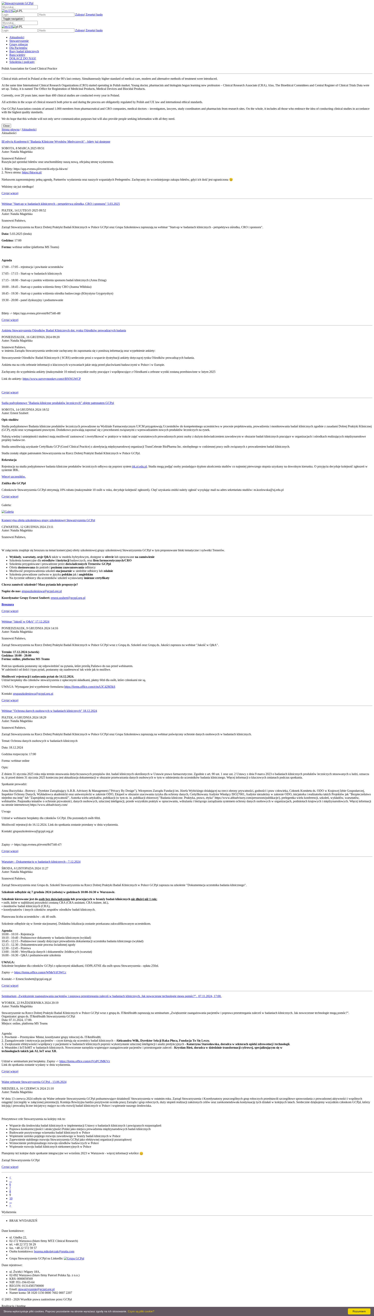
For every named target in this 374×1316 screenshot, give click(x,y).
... (10, 1181)
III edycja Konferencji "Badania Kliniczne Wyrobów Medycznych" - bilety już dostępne (56, 141)
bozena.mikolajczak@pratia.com (54, 1251)
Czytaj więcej (10, 193)
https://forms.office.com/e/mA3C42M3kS (89, 686)
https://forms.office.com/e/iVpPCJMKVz (84, 1061)
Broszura (8, 604)
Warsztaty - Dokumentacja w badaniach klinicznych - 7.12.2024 (41, 861)
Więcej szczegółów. (14, 476)
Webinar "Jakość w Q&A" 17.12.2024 (25, 621)
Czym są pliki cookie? (141, 1311)
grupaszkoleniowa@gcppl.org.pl (42, 591)
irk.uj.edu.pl (139, 466)
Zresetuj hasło (94, 14)
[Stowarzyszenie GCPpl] (17, 3)
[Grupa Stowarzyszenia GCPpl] (74, 1258)
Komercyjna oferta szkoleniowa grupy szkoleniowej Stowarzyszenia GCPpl (48, 520)
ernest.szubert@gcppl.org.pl (68, 597)
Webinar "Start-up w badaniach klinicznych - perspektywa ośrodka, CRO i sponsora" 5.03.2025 (61, 203)
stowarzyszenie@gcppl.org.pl (36, 1289)
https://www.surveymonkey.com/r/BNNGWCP (52, 378)
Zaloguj (80, 14)
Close (6, 125)
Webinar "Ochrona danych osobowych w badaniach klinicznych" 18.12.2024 (49, 710)
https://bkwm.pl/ (32, 172)
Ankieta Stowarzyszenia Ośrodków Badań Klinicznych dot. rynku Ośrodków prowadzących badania (64, 330)
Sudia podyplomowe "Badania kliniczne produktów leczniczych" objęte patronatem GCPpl (58, 403)
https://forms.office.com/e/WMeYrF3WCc (40, 972)
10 (10, 1198)
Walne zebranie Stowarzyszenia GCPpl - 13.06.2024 (34, 1082)
